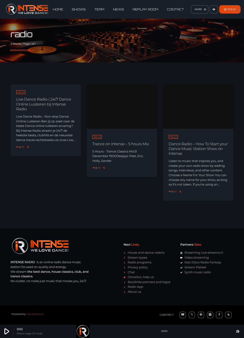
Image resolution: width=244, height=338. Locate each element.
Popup (230, 9)
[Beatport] (228, 315)
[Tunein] (201, 315)
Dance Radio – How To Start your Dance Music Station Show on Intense (198, 149)
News (21, 92)
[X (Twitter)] (192, 315)
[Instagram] (210, 315)
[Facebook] (219, 315)
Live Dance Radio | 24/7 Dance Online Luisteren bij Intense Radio (43, 104)
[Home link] (27, 9)
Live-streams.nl (35, 314)
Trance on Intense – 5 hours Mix (120, 144)
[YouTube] (183, 315)
